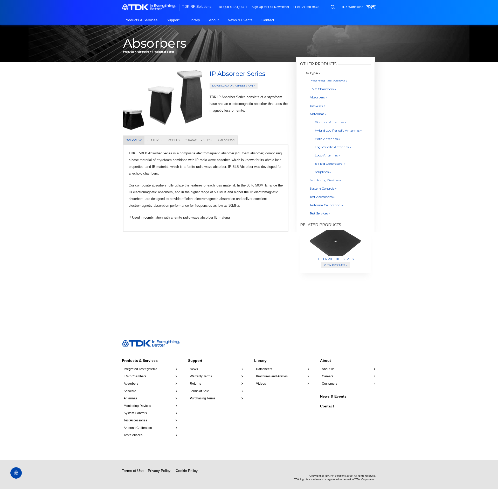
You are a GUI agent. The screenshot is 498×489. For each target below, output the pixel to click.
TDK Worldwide (352, 7)
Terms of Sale (199, 391)
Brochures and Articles (272, 376)
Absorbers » (318, 97)
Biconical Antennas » (330, 122)
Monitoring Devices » (325, 180)
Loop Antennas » (327, 155)
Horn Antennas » (327, 139)
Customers (329, 383)
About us (328, 369)
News (194, 369)
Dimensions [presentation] (226, 140)
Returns (195, 383)
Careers (327, 376)
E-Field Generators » (330, 164)
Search (332, 7)
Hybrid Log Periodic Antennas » (338, 130)
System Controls (135, 413)
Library (194, 20)
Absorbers (143, 51)
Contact (267, 20)
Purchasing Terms (202, 398)
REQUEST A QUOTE (233, 7)
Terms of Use (133, 471)
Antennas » (318, 114)
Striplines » (323, 172)
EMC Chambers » (323, 89)
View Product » (335, 265)
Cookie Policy (187, 471)
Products (128, 51)
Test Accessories (135, 420)
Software (130, 391)
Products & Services (141, 20)
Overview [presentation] (134, 140)
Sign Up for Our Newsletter (270, 7)
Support (173, 20)
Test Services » (320, 213)
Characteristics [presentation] (198, 140)
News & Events (240, 20)
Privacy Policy (159, 471)
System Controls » (323, 188)
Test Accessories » (322, 197)
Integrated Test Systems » (328, 81)
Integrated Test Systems (140, 369)
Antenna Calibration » (326, 205)
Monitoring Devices (137, 406)
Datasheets (264, 369)
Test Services (133, 435)
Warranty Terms (201, 376)
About (214, 20)
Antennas (130, 398)
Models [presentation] (173, 140)
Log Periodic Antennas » (333, 147)
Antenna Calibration (138, 428)
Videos (261, 383)
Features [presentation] (154, 140)
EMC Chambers (135, 376)
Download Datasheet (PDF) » (233, 85)
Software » (318, 105)
